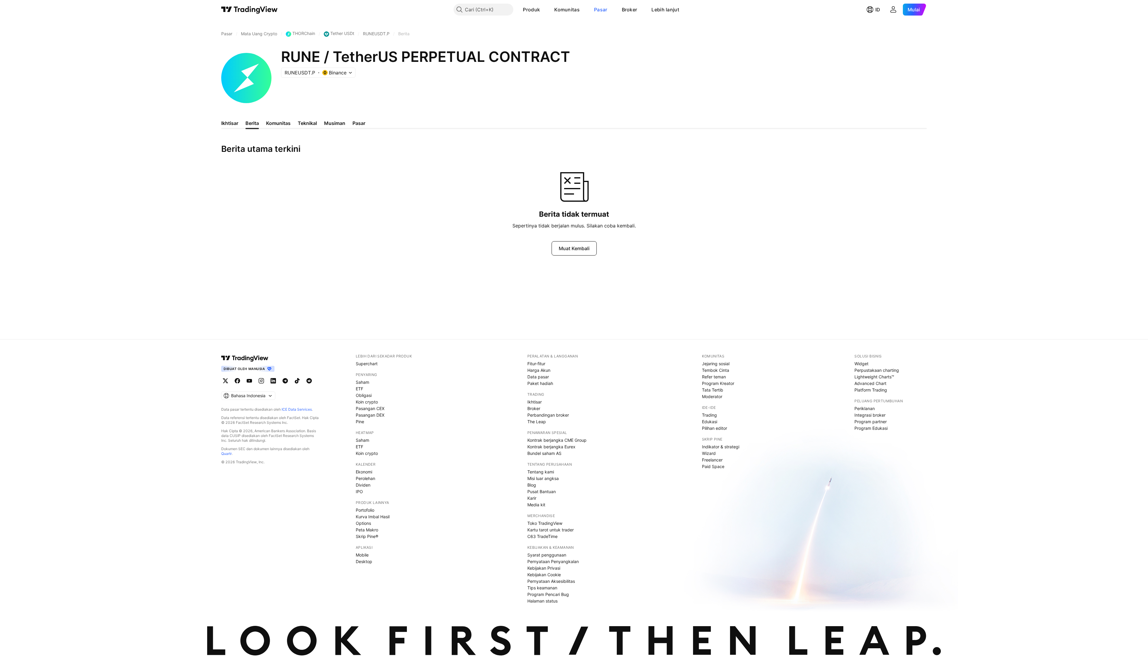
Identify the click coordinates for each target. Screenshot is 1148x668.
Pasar (600, 10)
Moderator (712, 396)
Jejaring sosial (715, 363)
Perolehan (365, 478)
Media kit (536, 504)
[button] (544, 10)
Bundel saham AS (544, 453)
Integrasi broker (870, 415)
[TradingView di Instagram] (261, 381)
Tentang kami (540, 471)
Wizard (709, 453)
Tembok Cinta (715, 370)
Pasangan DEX (370, 415)
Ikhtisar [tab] (229, 123)
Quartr (226, 453)
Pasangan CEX (370, 408)
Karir (531, 498)
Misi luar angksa (543, 478)
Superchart (367, 363)
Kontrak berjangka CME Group (557, 440)
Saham (362, 382)
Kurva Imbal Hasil (373, 516)
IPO (359, 491)
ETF (359, 388)
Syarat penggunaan (546, 554)
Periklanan (864, 408)
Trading (709, 415)
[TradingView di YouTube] (249, 381)
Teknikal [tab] (307, 123)
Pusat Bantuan (541, 491)
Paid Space (713, 466)
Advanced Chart (870, 383)
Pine (360, 421)
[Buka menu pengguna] (893, 10)
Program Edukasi (871, 428)
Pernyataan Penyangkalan (553, 561)
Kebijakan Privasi (543, 568)
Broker (629, 10)
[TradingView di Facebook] (237, 381)
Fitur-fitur (536, 363)
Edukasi (709, 421)
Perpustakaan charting (876, 370)
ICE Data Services (297, 409)
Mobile (362, 554)
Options (363, 523)
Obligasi (364, 395)
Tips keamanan (542, 587)
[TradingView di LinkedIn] (273, 381)
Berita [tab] (252, 123)
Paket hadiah (540, 383)
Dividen (363, 484)
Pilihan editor (714, 428)
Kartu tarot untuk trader (550, 529)
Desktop (364, 561)
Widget (861, 363)
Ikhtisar (534, 401)
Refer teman (714, 376)
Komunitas (567, 10)
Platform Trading (870, 389)
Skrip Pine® (367, 536)
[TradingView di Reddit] (309, 381)
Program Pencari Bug (548, 594)
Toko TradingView (544, 523)
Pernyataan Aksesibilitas (551, 581)
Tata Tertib (712, 389)
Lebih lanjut (665, 10)
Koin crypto (367, 401)
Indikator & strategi (720, 446)
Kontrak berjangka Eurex (551, 446)
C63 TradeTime (542, 536)
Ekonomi (364, 471)
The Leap (536, 421)
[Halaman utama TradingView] (249, 9)
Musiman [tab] (334, 123)
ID (877, 10)
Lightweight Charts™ (874, 376)
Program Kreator (718, 383)
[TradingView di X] (225, 381)
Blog (531, 484)
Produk (531, 10)
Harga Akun (538, 370)
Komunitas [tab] (278, 123)
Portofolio (365, 510)
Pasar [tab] (358, 123)
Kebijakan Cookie (544, 574)
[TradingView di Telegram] (285, 381)
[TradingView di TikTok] (297, 381)
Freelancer (712, 459)
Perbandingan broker (548, 415)
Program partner (870, 421)
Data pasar (538, 376)
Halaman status (542, 600)
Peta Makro (367, 529)
